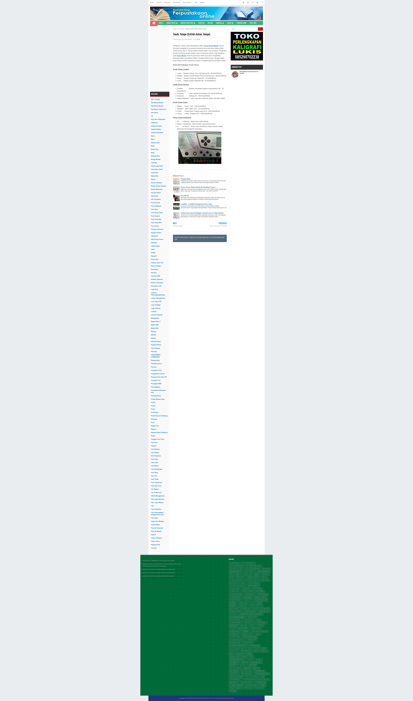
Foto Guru (154, 209)
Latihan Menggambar (158, 298)
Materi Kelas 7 (155, 321)
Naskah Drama (156, 341)
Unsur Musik (181, 55)
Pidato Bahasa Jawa (157, 399)
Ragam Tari (155, 426)
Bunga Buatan (155, 159)
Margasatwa (155, 318)
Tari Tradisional (156, 492)
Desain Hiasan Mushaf (158, 186)
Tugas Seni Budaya (157, 521)
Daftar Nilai (154, 176)
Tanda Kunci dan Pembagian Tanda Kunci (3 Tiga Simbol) (202, 213)
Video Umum (155, 541)
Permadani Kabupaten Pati (158, 391)
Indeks (202, 2)
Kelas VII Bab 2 (156, 266)
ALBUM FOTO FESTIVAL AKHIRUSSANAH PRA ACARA (158, 576)
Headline (154, 242)
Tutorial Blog (155, 524)
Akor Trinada (155, 99)
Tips (152, 506)
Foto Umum (155, 226)
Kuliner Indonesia (157, 282)
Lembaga (219, 23)
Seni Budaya (155, 449)
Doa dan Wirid (156, 192)
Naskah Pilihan (156, 345)
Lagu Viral (154, 289)
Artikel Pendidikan (157, 132)
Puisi (153, 422)
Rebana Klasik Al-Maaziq (159, 432)
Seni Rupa (154, 472)
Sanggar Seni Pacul (157, 439)
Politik (153, 402)
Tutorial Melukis (156, 531)
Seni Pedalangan (156, 469)
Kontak (159, 2)
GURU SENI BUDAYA (196, 698)
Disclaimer (176, 2)
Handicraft (154, 236)
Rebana (153, 429)
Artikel (210, 23)
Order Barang (155, 348)
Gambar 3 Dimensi (157, 229)
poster (153, 406)
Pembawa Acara (156, 363)
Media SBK (154, 328)
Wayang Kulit (155, 544)
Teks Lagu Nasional (157, 499)
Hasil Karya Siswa (157, 239)
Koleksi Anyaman (157, 279)
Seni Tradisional (156, 482)
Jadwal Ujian (155, 246)
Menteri (153, 335)
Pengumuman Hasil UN (159, 377)
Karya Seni (154, 259)
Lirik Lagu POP (156, 301)
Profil (153, 409)
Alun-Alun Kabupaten (158, 119)
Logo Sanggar (156, 305)
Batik (152, 146)
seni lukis (154, 462)
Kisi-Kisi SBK (155, 276)
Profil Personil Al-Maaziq (159, 416)
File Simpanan (156, 199)
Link (196, 2)
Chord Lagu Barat (157, 166)
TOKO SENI (252, 23)
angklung (154, 122)
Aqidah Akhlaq (156, 129)
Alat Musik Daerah (157, 102)
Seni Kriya (154, 459)
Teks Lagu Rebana (157, 502)
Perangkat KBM (156, 383)
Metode (153, 338)
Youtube (154, 548)
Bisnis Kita (154, 149)
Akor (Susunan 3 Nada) (218, 226)
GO (260, 29)
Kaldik (153, 252)
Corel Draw (154, 172)
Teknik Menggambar (158, 496)
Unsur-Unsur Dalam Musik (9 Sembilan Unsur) (198, 187)
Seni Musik (155, 466)
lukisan (153, 311)
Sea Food (154, 442)
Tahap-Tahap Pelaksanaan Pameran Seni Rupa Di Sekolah (250, 73)
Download (154, 196)
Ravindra (231, 698)
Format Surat (155, 202)
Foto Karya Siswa (157, 212)
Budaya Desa (155, 156)
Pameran (154, 351)
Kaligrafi (154, 256)
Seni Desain (155, 452)
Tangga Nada (185, 179)
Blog (152, 152)
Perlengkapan (155, 387)
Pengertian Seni (156, 370)
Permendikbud (156, 396)
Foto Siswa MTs (156, 222)
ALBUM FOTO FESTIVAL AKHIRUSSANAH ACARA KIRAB (159, 569)
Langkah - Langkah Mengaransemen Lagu (196, 204)
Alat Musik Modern (157, 106)
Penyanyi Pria (155, 380)
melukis (153, 331)
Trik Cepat (154, 518)
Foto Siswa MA (156, 219)
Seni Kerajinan (156, 456)
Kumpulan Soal (156, 286)
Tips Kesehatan (156, 509)
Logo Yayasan (155, 308)
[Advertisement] (159, 59)
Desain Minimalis (157, 189)
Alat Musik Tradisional (158, 109)
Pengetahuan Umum (158, 373)
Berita (161, 23)
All (152, 116)
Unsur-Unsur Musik (211, 46)
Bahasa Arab (155, 142)
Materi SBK (155, 325)
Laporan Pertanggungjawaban (158, 294)
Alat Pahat (154, 112)
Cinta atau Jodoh (157, 169)
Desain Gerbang (156, 182)
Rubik (153, 436)
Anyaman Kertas (156, 126)
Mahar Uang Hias (187, 23)
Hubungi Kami (241, 23)
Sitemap (167, 2)
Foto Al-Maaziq (156, 206)
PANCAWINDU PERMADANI (155, 356)
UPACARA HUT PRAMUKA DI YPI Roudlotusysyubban (159, 561)
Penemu (154, 367)
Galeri (229, 23)
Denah (153, 179)
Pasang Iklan (155, 360)
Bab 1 (153, 136)
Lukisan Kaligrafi (156, 315)
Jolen (153, 249)
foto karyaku (155, 216)
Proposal (154, 419)
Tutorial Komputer (157, 528)
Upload (153, 534)
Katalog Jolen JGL (157, 262)
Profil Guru (155, 412)
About (152, 2)
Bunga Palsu (171, 23)
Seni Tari (154, 476)
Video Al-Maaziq (156, 538)
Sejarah (153, 446)
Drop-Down (186, 2)
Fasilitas (201, 23)
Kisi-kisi (154, 272)
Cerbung (154, 162)
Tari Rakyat (154, 489)
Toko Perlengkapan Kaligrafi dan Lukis (157, 513)
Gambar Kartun (156, 232)
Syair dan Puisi (156, 486)
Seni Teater (155, 479)
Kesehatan (154, 269)
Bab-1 (153, 139)
